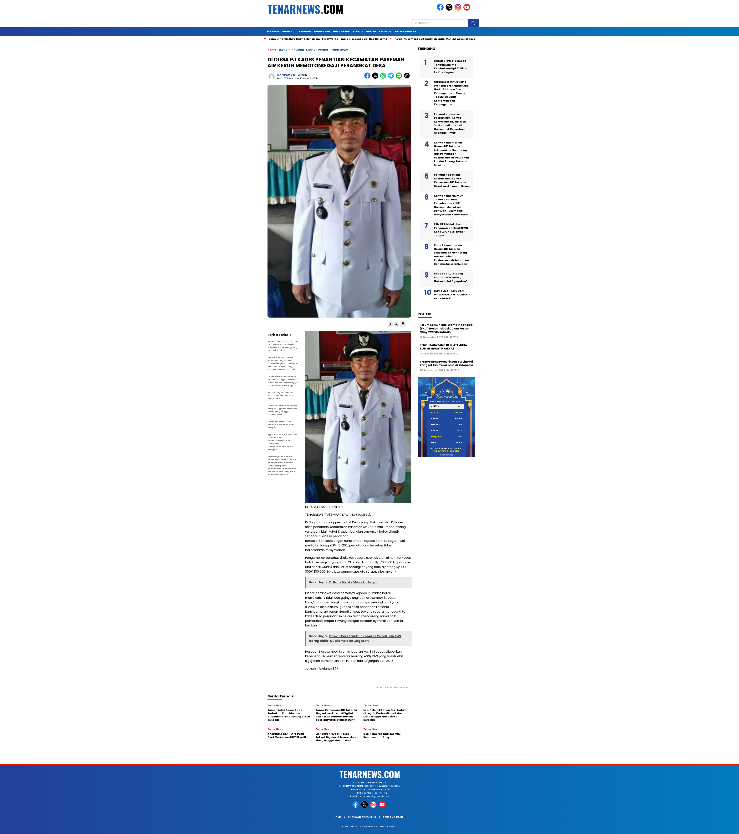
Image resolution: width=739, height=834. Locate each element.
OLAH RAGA (303, 31)
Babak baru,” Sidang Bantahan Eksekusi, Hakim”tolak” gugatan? (450, 277)
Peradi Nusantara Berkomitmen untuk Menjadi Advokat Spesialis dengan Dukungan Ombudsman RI (416, 39)
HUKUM (371, 31)
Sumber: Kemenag (446, 455)
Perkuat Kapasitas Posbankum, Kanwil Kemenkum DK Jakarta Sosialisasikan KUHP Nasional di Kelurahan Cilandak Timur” (450, 123)
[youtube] (467, 9)
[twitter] (450, 9)
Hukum (298, 50)
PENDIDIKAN (322, 31)
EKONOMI (385, 31)
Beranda (273, 31)
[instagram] (459, 9)
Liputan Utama (317, 50)
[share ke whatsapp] (384, 77)
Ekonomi (284, 50)
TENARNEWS (284, 74)
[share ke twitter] (376, 77)
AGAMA (287, 31)
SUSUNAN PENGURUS (362, 817)
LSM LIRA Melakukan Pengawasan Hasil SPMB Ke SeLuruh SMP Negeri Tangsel (451, 229)
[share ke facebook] (368, 77)
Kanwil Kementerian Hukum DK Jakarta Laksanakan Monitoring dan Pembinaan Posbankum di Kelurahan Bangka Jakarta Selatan (451, 254)
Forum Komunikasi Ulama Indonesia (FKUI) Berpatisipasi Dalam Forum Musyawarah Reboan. (446, 328)
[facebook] (441, 9)
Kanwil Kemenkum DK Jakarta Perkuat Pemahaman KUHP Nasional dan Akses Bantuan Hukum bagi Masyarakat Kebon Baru (451, 205)
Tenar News (339, 50)
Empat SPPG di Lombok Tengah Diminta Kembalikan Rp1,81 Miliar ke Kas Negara (450, 66)
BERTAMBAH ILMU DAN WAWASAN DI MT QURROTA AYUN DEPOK (452, 294)
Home (337, 817)
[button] (390, 324)
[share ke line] (400, 77)
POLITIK (358, 31)
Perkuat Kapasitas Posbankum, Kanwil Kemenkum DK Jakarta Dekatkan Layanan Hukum (452, 180)
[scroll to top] (714, 828)
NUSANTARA (341, 31)
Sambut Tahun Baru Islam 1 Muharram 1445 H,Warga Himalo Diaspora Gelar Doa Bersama (284, 39)
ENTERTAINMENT (405, 31)
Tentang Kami (393, 817)
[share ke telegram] (392, 77)
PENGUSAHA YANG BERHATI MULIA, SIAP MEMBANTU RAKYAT (444, 346)
